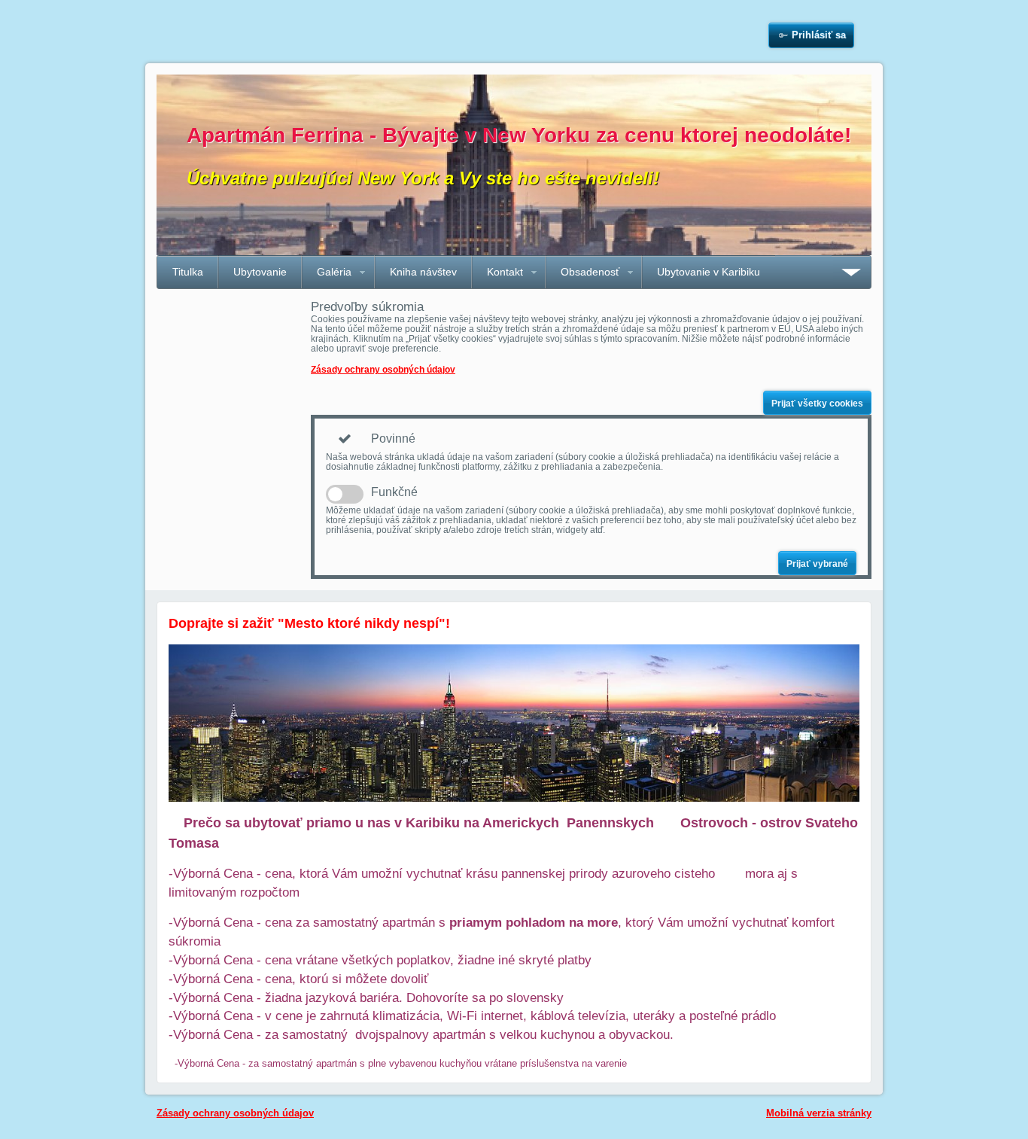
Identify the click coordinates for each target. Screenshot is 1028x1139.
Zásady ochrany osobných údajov (383, 369)
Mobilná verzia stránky (818, 1113)
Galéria (334, 272)
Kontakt (505, 272)
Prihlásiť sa (819, 35)
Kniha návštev (423, 272)
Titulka (187, 272)
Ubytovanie (260, 272)
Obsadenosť (590, 272)
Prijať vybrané (817, 564)
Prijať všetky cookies (817, 403)
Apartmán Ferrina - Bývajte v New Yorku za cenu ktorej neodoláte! (519, 135)
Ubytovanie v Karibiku (708, 272)
